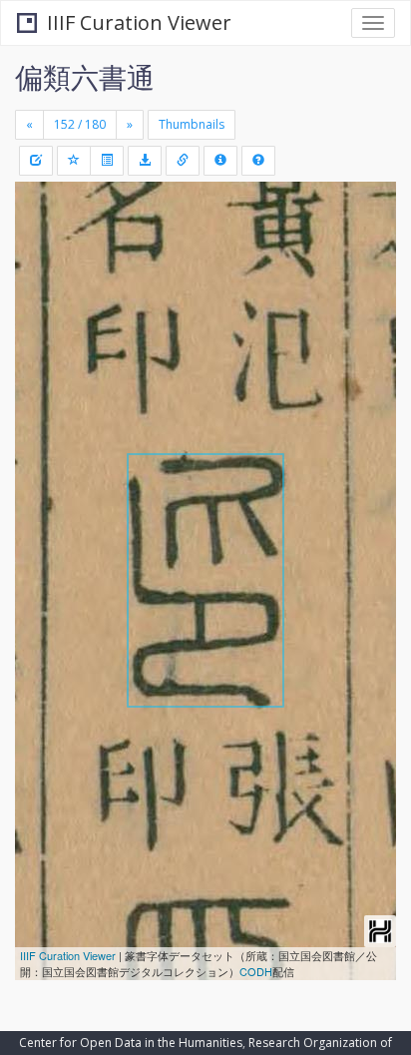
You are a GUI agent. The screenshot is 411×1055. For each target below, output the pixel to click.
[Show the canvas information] (183, 161)
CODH (255, 971)
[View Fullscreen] (42, 282)
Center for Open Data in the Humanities (130, 1042)
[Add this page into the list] (74, 161)
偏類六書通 (85, 77)
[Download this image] (145, 161)
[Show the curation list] (107, 161)
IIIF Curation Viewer (139, 22)
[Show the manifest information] (220, 161)
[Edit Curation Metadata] (36, 161)
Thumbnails (191, 124)
